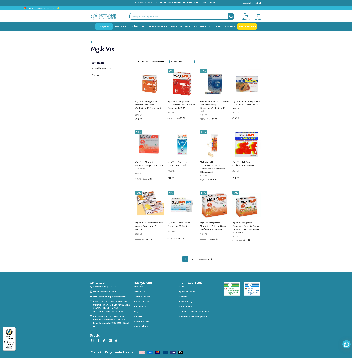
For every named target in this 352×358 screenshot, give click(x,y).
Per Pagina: (176, 61)
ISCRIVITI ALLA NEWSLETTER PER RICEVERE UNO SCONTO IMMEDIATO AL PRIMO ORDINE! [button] (175, 3)
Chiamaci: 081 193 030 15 (105, 286)
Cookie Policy (185, 306)
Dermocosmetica (157, 26)
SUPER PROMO (247, 26)
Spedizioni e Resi (187, 291)
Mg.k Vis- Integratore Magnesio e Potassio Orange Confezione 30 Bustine (213, 226)
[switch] (9, 347)
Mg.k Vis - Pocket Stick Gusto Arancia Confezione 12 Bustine (149, 226)
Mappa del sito (141, 326)
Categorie (103, 26)
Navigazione (143, 283)
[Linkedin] (110, 340)
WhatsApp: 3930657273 (104, 291)
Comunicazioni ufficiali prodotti (193, 316)
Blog (218, 26)
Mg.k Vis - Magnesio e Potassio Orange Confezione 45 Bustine (149, 165)
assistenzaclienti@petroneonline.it (109, 296)
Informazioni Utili (190, 283)
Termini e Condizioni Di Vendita (194, 311)
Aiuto (181, 286)
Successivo (204, 259)
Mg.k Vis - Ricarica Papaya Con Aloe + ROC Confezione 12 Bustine (246, 104)
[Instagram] (93, 340)
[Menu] (14, 328)
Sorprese (230, 26)
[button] (109, 75)
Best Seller (121, 26)
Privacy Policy (185, 301)
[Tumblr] (104, 340)
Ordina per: (142, 61)
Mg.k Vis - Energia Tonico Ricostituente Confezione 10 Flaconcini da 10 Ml (181, 104)
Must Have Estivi (203, 26)
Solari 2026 (137, 26)
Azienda (183, 296)
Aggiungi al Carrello (187, 123)
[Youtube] (116, 340)
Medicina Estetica (180, 26)
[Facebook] (98, 340)
